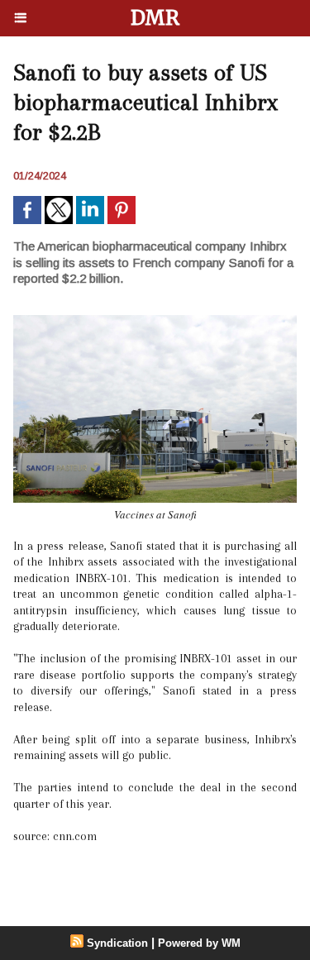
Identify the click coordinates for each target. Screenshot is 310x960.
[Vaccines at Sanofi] (155, 322)
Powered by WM (199, 943)
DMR (155, 18)
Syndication (117, 943)
